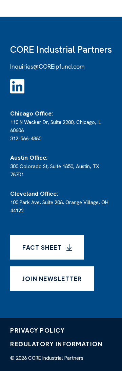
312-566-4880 (25, 138)
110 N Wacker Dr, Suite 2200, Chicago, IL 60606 (55, 122)
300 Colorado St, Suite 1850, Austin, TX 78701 (54, 166)
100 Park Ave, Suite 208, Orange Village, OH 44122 (59, 202)
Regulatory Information (56, 343)
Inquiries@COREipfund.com (47, 66)
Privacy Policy (37, 330)
